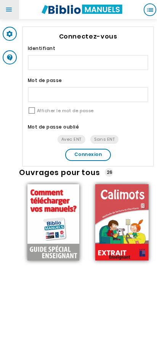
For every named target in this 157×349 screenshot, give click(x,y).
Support (25, 57)
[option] (53, 223)
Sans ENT (104, 139)
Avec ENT (71, 139)
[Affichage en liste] (150, 9)
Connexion (88, 154)
